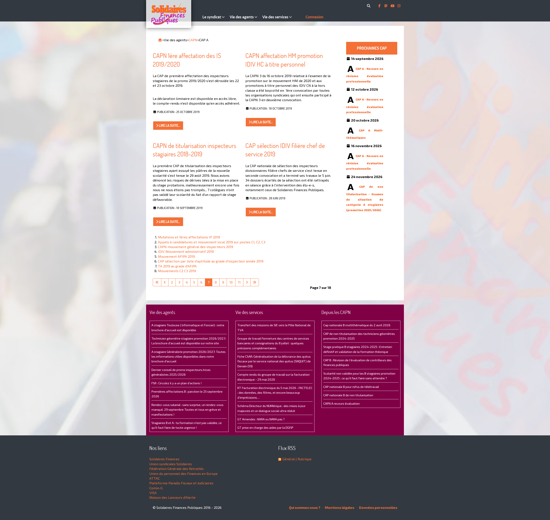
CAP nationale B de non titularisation (348, 395)
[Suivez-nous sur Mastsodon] (386, 5)
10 (231, 282)
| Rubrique (303, 459)
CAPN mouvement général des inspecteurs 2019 (195, 247)
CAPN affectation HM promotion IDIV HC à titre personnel (284, 59)
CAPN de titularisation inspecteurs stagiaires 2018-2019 (194, 149)
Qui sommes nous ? (304, 507)
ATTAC (154, 478)
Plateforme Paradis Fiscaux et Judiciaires (181, 483)
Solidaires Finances (164, 459)
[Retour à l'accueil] (160, 40)
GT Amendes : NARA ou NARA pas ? (261, 419)
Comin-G (156, 488)
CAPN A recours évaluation (341, 403)
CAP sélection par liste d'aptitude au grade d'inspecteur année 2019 (210, 261)
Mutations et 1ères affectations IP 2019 (189, 237)
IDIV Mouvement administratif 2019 (186, 251)
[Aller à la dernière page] (254, 282)
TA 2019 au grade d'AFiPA (177, 266)
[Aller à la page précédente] (164, 282)
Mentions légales (339, 507)
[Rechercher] (369, 5)
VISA (153, 493)
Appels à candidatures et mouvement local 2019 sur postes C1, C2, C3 (211, 242)
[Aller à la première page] (157, 282)
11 (239, 282)
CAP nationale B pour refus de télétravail (351, 387)
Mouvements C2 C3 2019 (177, 271)
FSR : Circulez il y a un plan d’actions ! (176, 383)
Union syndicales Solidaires (170, 464)
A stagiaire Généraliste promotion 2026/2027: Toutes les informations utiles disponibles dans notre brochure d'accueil (188, 356)
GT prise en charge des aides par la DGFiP (265, 427)
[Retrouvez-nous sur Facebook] (379, 5)
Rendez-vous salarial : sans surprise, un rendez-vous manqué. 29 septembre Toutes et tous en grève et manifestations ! (187, 409)
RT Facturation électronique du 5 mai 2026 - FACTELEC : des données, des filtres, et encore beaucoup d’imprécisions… (274, 392)
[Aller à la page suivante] (247, 282)
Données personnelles (377, 507)
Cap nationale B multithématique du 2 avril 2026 (356, 325)
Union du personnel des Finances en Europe (183, 473)
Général (289, 459)
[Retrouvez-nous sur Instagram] (399, 5)
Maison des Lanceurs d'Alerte (172, 497)
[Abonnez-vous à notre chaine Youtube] (393, 5)
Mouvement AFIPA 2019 (176, 256)
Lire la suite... (169, 125)
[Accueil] (173, 14)
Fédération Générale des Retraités (176, 469)
